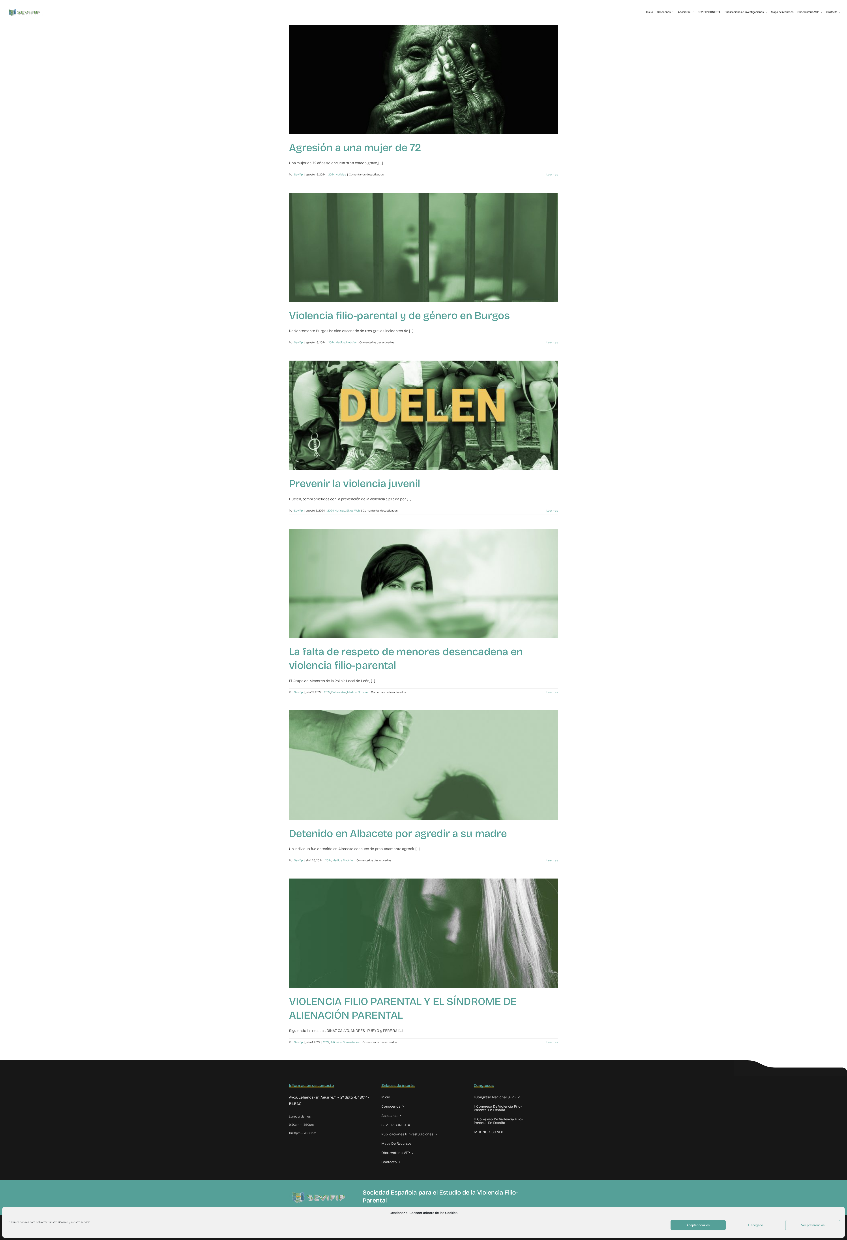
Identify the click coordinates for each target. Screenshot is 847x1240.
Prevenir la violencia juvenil (354, 483)
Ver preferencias (813, 1225)
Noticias (340, 174)
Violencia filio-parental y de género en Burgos (399, 315)
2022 (326, 1042)
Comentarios (351, 1042)
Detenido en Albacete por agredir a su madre (398, 833)
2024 (331, 174)
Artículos (336, 1042)
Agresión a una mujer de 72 (355, 147)
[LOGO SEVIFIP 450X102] (25, 10)
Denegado (755, 1225)
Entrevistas (338, 692)
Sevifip (298, 174)
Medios (340, 342)
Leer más (552, 174)
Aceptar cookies (698, 1225)
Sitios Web (353, 510)
